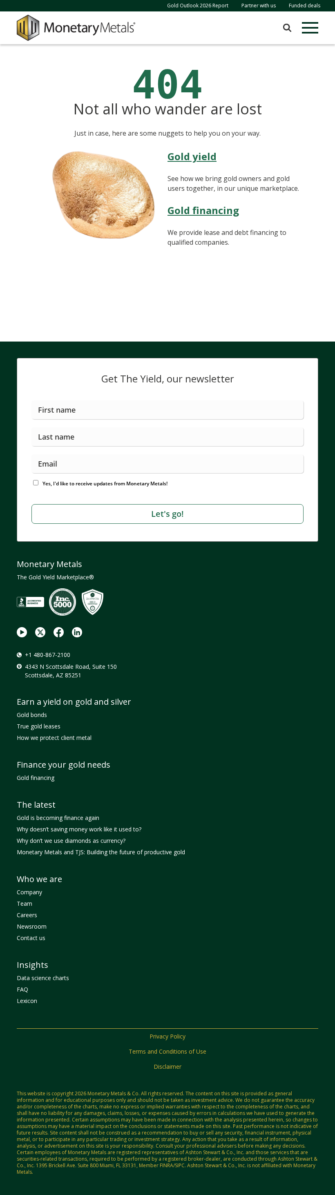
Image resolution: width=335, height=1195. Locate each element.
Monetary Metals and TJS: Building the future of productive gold (101, 852)
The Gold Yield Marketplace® (55, 577)
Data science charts (43, 978)
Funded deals (304, 5)
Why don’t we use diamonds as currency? (71, 840)
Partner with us (258, 5)
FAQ (22, 989)
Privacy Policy (167, 1036)
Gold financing (35, 778)
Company (29, 892)
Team (24, 903)
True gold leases (38, 726)
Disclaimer (167, 1066)
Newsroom (32, 926)
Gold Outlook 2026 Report (197, 5)
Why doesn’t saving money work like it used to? (79, 829)
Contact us (31, 938)
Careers (27, 915)
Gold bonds (32, 715)
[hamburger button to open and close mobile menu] (310, 28)
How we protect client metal (54, 738)
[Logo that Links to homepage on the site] (76, 28)
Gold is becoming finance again (58, 818)
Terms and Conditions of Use (167, 1051)
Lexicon (27, 1001)
